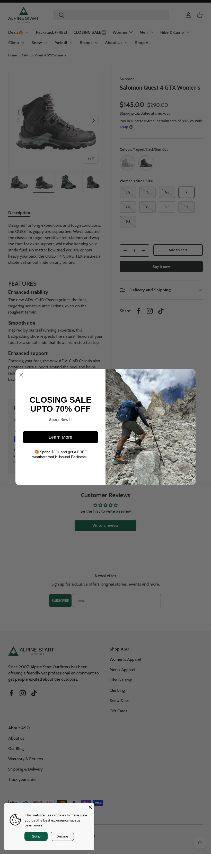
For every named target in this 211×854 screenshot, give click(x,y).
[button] (21, 375)
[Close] (90, 807)
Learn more (33, 825)
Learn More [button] (60, 437)
